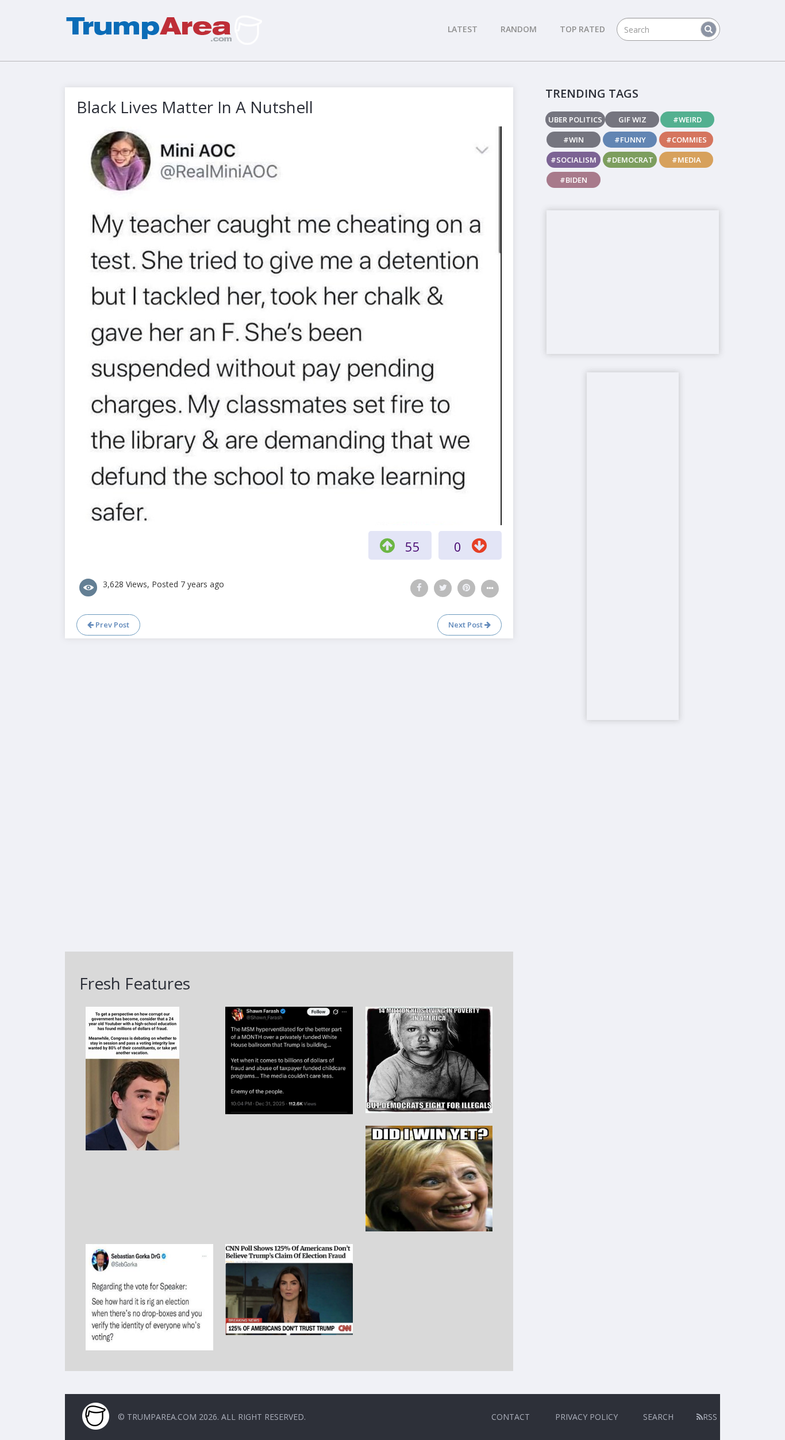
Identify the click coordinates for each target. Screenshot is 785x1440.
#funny (630, 139)
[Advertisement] (633, 282)
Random (519, 29)
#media (686, 160)
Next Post (466, 624)
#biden (573, 180)
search (658, 1416)
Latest (463, 29)
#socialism (574, 160)
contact (510, 1416)
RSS (710, 1416)
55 (412, 546)
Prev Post (111, 624)
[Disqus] (289, 793)
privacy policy (586, 1416)
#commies (686, 139)
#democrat (629, 160)
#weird (687, 119)
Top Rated (582, 29)
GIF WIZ (632, 119)
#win (573, 139)
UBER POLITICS (575, 119)
